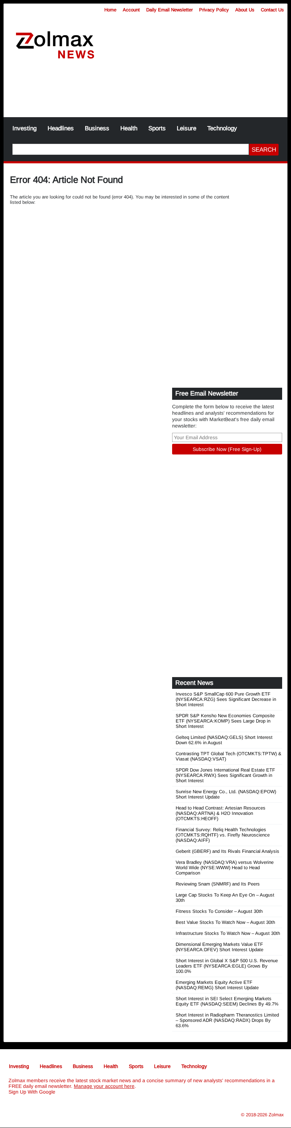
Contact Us (272, 9)
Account (131, 9)
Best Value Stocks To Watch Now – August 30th (225, 922)
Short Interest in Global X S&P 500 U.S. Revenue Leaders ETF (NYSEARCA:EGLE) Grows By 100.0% (227, 966)
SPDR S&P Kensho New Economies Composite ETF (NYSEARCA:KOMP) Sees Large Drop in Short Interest (225, 721)
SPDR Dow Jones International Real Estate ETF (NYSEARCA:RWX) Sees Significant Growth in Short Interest (225, 775)
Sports (157, 128)
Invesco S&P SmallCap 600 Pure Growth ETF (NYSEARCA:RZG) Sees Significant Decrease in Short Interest (226, 699)
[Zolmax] (55, 45)
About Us (244, 9)
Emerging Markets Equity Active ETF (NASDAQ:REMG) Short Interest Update (217, 985)
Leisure (186, 128)
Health (128, 128)
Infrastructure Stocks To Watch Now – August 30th (228, 933)
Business (97, 128)
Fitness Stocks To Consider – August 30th (219, 911)
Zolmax (276, 1114)
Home (110, 9)
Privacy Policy (214, 9)
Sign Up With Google (32, 1092)
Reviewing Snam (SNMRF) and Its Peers (218, 884)
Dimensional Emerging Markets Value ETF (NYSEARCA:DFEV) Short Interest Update (219, 947)
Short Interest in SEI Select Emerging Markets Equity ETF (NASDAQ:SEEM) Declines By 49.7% (227, 1001)
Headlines (61, 128)
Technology (222, 128)
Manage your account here (104, 1086)
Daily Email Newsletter (169, 9)
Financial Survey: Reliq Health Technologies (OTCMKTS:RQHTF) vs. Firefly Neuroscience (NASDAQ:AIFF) (223, 835)
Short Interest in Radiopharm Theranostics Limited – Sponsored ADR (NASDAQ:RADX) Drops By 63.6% (227, 1020)
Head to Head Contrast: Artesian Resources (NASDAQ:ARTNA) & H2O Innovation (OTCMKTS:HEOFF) (220, 813)
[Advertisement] (145, 92)
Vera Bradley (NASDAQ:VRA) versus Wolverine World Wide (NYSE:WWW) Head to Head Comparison (225, 868)
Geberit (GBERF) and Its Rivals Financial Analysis (227, 851)
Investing (24, 128)
